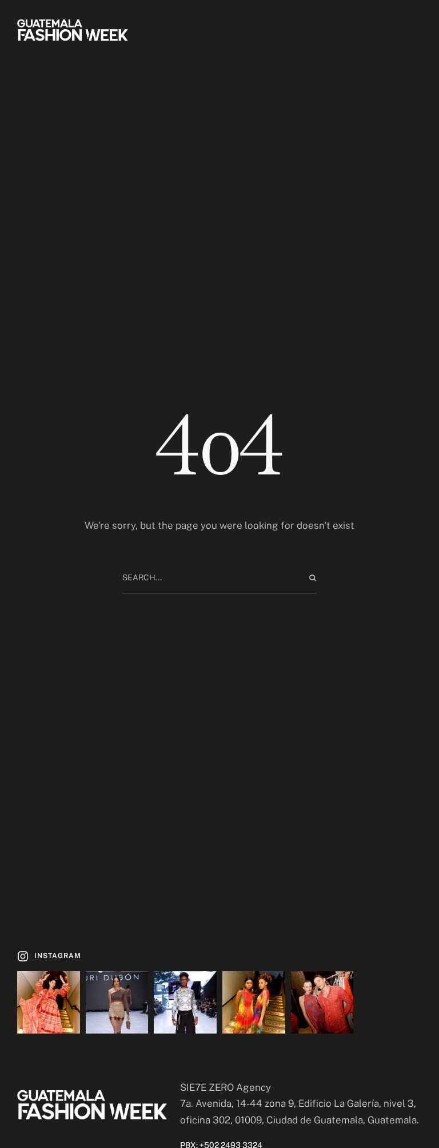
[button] (49, 956)
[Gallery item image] (48, 1002)
